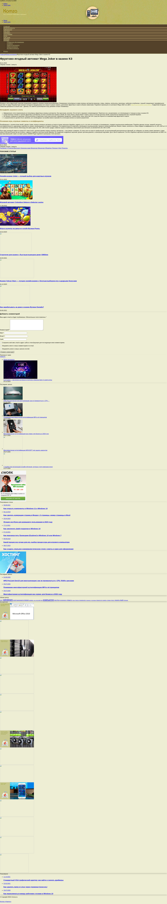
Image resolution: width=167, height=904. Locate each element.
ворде (26, 600)
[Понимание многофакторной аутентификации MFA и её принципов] (13, 415)
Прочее (6, 40)
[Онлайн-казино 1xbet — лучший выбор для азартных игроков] (13, 172)
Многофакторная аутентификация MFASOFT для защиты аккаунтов (25, 450)
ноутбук (57, 600)
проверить (88, 600)
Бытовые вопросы (13, 48)
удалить (117, 600)
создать (104, 600)
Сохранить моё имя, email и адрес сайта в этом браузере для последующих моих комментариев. (33, 342)
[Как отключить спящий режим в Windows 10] (17, 710)
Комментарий (5, 330)
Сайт (1, 339)
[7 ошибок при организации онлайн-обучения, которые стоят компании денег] (13, 465)
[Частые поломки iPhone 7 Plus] (17, 799)
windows (8, 599)
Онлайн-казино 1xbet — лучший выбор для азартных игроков (25, 176)
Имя (2, 333)
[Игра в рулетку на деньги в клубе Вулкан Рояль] (15, 225)
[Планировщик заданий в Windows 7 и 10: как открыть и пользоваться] (17, 764)
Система (6, 37)
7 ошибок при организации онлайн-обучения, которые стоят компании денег (28, 467)
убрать (112, 600)
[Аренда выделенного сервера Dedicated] (17, 656)
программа (93, 600)
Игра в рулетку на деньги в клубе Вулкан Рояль (20, 228)
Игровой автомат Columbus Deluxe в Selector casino (21, 202)
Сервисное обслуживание (15, 42)
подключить (82, 600)
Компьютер (7, 29)
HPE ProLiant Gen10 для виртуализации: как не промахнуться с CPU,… (26, 401)
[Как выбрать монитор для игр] (17, 781)
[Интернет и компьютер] (14, 17)
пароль (77, 600)
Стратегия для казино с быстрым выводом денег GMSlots (24, 255)
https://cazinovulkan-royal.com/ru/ (141, 105)
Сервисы (10, 43)
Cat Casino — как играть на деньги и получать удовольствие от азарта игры (27, 380)
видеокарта (20, 600)
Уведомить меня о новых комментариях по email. (18, 345)
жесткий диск (39, 600)
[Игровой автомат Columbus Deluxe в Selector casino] (16, 199)
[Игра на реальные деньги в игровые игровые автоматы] (14, 872)
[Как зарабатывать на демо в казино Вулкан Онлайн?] (15, 303)
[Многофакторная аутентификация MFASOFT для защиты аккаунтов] (13, 448)
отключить (63, 600)
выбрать (31, 600)
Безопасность (9, 28)
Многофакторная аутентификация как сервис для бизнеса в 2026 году (26, 434)
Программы (7, 34)
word (14, 600)
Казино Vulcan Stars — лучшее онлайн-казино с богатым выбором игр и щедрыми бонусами (38, 281)
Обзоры (6, 39)
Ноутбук (6, 31)
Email (2, 336)
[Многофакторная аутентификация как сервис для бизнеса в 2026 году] (13, 432)
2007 (1, 600)
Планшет (6, 33)
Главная (2, 54)
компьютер (48, 600)
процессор (99, 600)
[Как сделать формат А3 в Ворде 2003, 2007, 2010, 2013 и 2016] (17, 619)
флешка (126, 600)
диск (35, 600)
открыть (69, 600)
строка (109, 600)
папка (73, 600)
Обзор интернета (12, 47)
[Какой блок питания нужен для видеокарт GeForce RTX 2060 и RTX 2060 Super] (17, 747)
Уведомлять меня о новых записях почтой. (16, 349)
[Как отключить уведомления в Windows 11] (17, 673)
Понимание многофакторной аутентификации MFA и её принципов (25, 417)
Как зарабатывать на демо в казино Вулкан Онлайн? (22, 307)
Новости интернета (13, 45)
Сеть (5, 36)
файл (122, 600)
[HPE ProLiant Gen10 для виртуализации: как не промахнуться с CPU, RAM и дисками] (13, 399)
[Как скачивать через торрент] (17, 816)
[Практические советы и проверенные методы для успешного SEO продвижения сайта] (17, 835)
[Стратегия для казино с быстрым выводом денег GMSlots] (15, 251)
